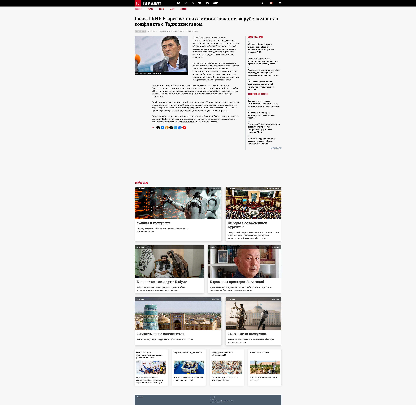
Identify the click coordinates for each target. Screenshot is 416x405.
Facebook (223, 68)
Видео (161, 9)
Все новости (276, 148)
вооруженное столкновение (167, 105)
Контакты (140, 397)
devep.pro (219, 402)
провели (206, 93)
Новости (138, 9)
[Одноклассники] (167, 127)
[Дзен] (171, 127)
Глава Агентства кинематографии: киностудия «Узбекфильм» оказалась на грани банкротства (264, 73)
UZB (207, 3)
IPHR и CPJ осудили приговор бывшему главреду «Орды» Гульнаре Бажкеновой (261, 141)
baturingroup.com (224, 400)
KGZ (185, 3)
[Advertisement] (208, 165)
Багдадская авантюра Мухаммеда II (222, 353)
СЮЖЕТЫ (183, 9)
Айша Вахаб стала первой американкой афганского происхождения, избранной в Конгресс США (262, 48)
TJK (193, 3)
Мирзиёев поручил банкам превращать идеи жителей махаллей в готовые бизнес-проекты (261, 85)
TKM (200, 3)
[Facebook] (180, 127)
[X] (158, 127)
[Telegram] (175, 127)
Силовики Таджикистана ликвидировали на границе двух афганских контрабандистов (263, 61)
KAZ (178, 3)
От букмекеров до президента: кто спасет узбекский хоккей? (149, 355)
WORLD (215, 3)
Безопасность (152, 31)
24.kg (218, 46)
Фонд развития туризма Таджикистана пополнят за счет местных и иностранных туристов (263, 103)
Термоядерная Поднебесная (188, 352)
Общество (162, 31)
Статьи (150, 9)
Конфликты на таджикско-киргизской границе (182, 31)
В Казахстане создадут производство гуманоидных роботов (261, 115)
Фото (172, 9)
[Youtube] (184, 127)
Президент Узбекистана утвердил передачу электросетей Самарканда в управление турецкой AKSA (264, 128)
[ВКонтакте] (162, 127)
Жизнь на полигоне (259, 352)
